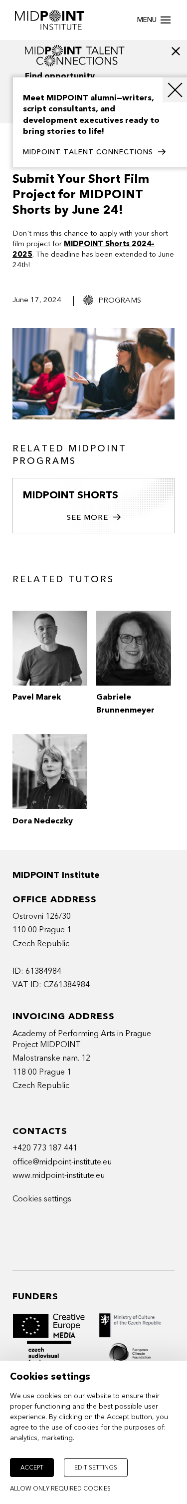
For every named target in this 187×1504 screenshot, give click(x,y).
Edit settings (95, 1468)
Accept (31, 1468)
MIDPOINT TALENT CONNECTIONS (88, 152)
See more (87, 517)
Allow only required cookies (60, 1489)
